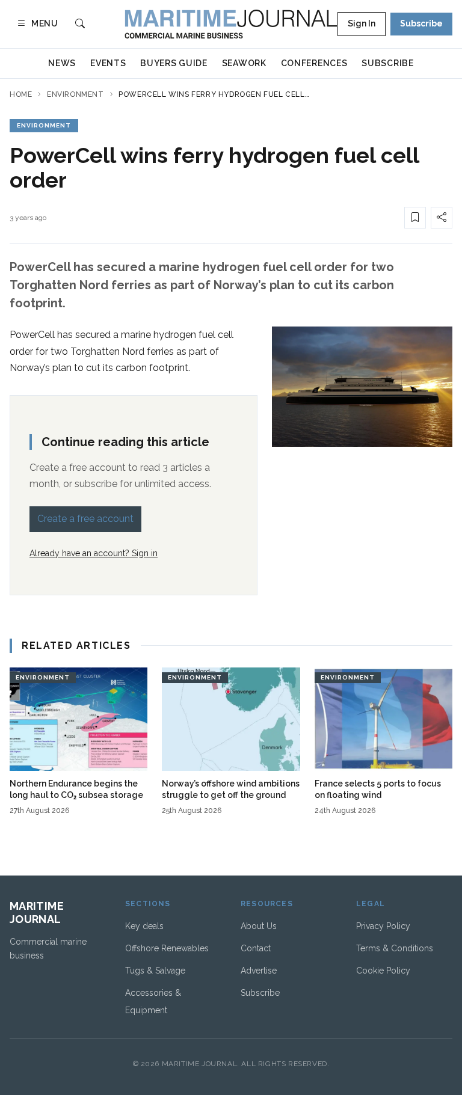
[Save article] (415, 218)
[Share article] (441, 218)
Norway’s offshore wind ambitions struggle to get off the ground (231, 789)
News (62, 63)
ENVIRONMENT (44, 125)
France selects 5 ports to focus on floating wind (378, 789)
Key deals (144, 926)
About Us (259, 926)
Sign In (361, 23)
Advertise (259, 970)
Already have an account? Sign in (93, 553)
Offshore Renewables (167, 948)
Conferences (314, 63)
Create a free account (85, 518)
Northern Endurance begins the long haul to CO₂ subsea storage (76, 789)
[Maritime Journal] (231, 24)
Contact (256, 948)
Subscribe (421, 23)
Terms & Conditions (394, 948)
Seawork (244, 63)
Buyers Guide (173, 63)
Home (21, 94)
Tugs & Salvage (155, 970)
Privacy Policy (383, 926)
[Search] (80, 24)
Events (108, 63)
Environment (75, 94)
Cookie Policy (383, 970)
